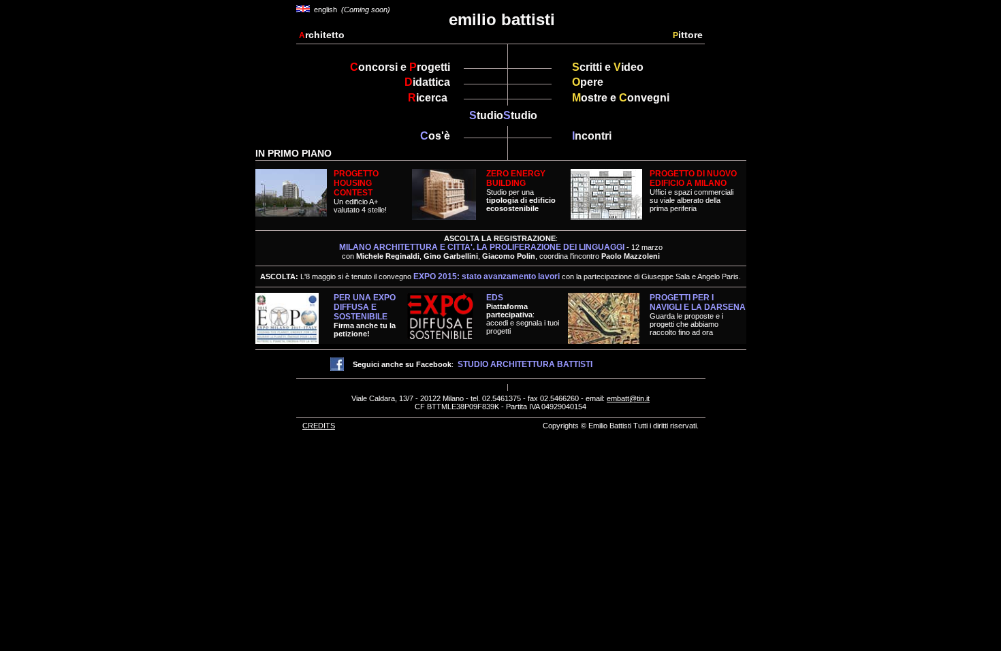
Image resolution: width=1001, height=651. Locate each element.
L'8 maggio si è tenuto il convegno (430, 276)
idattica (427, 82)
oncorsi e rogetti (400, 67)
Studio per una (521, 191)
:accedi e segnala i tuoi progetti (522, 318)
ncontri (591, 136)
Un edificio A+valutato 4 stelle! (360, 192)
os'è (435, 136)
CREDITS (318, 426)
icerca (429, 98)
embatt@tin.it (628, 398)
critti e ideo (608, 67)
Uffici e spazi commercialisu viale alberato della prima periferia (691, 200)
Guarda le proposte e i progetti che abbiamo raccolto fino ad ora (698, 314)
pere (587, 82)
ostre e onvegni (620, 98)
